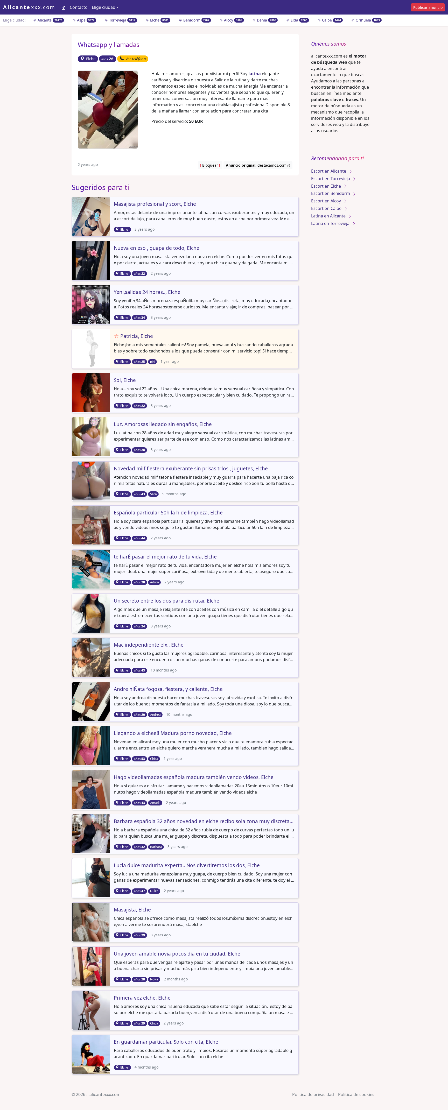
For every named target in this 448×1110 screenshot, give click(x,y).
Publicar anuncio (428, 7)
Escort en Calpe (326, 208)
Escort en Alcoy (326, 201)
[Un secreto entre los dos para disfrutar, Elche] (91, 613)
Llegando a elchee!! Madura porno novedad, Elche (173, 733)
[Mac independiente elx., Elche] (91, 657)
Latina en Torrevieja (331, 223)
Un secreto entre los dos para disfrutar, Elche (166, 601)
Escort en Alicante (329, 171)
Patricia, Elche (133, 336)
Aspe (85, 20)
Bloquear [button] (210, 165)
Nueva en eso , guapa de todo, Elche (156, 248)
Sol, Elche (125, 380)
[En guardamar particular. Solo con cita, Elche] (91, 1054)
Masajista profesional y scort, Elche (155, 204)
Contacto (79, 7)
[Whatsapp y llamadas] (108, 109)
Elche (159, 20)
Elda (298, 20)
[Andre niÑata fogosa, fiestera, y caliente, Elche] (91, 701)
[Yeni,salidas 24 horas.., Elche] (91, 304)
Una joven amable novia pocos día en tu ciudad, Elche (177, 954)
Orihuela (367, 20)
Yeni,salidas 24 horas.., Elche (147, 292)
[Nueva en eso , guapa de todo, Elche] (91, 260)
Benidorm (195, 20)
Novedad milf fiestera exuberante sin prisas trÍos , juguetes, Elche (191, 469)
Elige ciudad (103, 7)
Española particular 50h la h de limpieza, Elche (168, 513)
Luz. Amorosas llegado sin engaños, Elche (163, 424)
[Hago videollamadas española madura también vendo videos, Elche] (91, 789)
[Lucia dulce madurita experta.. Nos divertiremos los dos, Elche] (91, 877)
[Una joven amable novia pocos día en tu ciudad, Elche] (91, 965)
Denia (266, 20)
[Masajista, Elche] (91, 921)
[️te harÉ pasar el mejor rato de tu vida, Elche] (91, 568)
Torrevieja (121, 20)
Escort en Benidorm (331, 193)
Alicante (49, 20)
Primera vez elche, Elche (142, 998)
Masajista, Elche (132, 910)
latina (254, 73)
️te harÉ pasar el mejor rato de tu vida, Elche (165, 557)
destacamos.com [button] (257, 165)
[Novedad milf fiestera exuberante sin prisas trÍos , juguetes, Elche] (91, 480)
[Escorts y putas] (63, 7)
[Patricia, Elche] (91, 348)
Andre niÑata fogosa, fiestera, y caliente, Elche (168, 689)
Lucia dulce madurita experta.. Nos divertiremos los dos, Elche (187, 865)
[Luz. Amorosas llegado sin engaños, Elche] (91, 436)
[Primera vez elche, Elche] (91, 1010)
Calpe (331, 20)
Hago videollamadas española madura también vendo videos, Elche (194, 777)
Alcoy (232, 20)
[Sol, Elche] (91, 392)
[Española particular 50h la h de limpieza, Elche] (91, 524)
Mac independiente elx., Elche (149, 645)
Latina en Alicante (329, 216)
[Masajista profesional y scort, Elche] (91, 216)
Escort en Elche (326, 186)
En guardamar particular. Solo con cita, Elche (166, 1042)
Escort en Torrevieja (331, 178)
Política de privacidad (313, 1094)
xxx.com (29, 7)
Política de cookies (356, 1094)
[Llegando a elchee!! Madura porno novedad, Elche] (91, 745)
